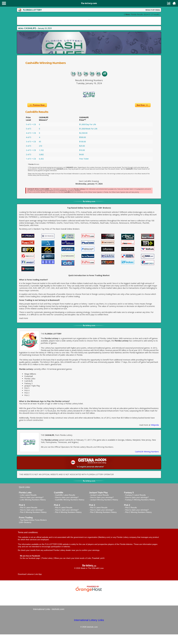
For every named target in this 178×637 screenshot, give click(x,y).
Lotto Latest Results (28, 495)
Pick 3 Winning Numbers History (103, 512)
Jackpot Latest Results (99, 495)
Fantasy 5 (28, 383)
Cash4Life (28, 381)
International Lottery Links (89, 620)
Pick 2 (26, 395)
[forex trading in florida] (27, 235)
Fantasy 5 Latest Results (135, 495)
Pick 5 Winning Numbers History (33, 512)
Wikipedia (155, 425)
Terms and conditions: (28, 532)
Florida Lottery (47, 558)
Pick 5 (26, 388)
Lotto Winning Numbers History (33, 500)
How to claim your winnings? (32, 497)
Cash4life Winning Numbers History (69, 500)
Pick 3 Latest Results (98, 507)
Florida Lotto (29, 378)
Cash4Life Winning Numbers (147, 451)
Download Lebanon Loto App (30, 574)
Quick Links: (24, 487)
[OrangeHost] (89, 588)
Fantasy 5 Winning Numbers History (140, 500)
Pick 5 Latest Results (28, 507)
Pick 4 (26, 390)
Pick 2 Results (131, 507)
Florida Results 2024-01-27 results (142, 14)
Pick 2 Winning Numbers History (138, 512)
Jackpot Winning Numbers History (104, 500)
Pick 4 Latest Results (63, 507)
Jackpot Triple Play (32, 385)
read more (23, 318)
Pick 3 (26, 393)
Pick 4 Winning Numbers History (68, 512)
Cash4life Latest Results (65, 495)
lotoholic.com (58, 609)
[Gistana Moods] (89, 462)
